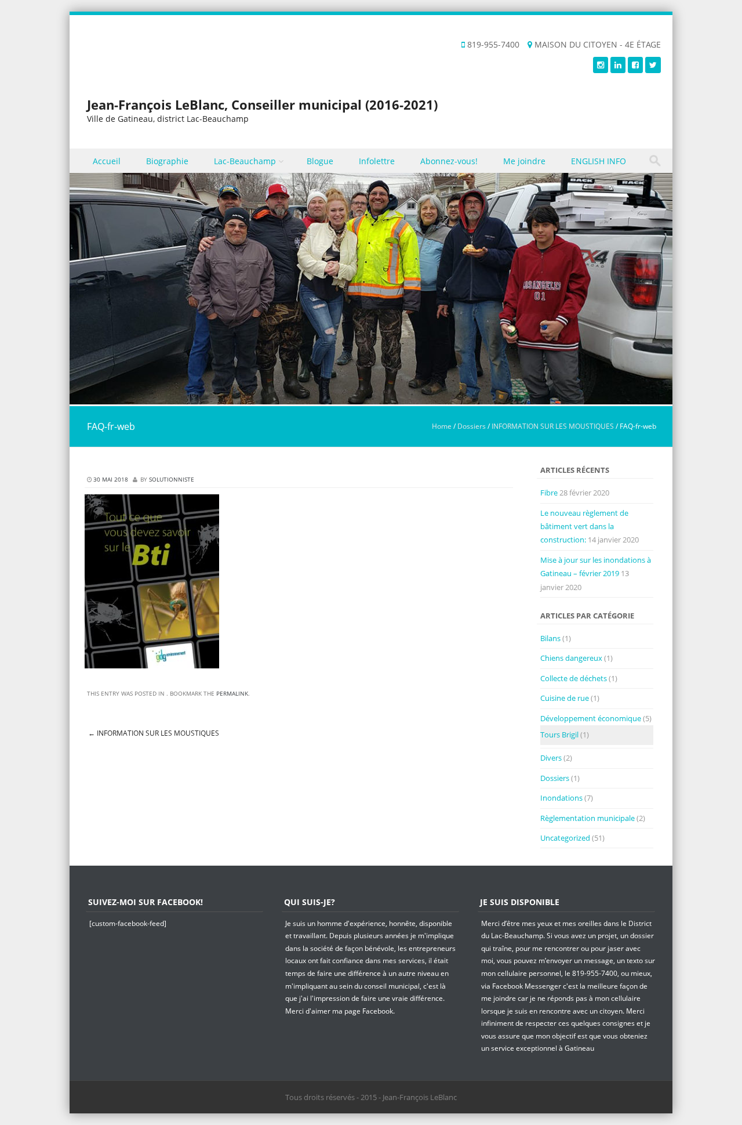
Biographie (167, 161)
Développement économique (590, 718)
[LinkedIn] (618, 65)
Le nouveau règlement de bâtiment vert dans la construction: (584, 526)
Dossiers (471, 426)
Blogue (320, 161)
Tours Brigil (559, 734)
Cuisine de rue (564, 698)
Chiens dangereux (571, 658)
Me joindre (524, 161)
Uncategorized (565, 838)
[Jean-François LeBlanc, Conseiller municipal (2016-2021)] (371, 397)
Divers (551, 758)
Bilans (550, 638)
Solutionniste (171, 479)
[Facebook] (635, 65)
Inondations (561, 798)
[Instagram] (601, 65)
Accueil (107, 161)
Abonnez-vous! (449, 161)
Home (442, 426)
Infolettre (377, 161)
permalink (232, 693)
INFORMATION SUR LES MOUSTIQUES (553, 426)
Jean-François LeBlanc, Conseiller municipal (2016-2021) (262, 104)
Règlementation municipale (587, 818)
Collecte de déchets (573, 678)
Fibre (549, 492)
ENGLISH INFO (598, 161)
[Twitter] (653, 65)
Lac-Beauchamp (245, 161)
